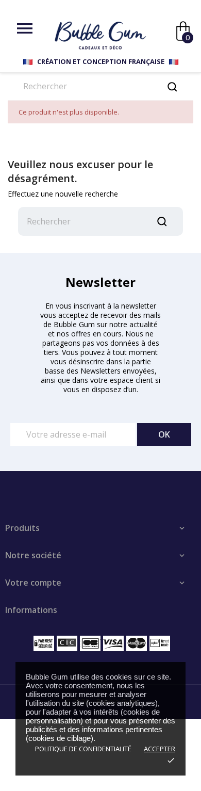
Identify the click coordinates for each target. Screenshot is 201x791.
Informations (31, 610)
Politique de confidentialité (83, 748)
